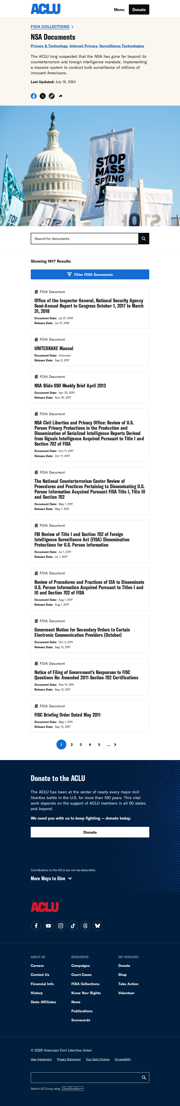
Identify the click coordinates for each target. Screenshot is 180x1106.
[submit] (143, 238)
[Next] (119, 744)
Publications (81, 1011)
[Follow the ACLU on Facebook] (36, 926)
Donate (139, 9)
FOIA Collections (50, 26)
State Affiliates (43, 1002)
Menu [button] (119, 9)
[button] (52, 96)
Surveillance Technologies (121, 46)
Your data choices (98, 1059)
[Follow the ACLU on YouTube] (48, 926)
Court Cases (81, 974)
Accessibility (123, 1059)
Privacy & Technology (49, 46)
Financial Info (42, 984)
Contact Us (40, 974)
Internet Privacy (83, 46)
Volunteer (126, 993)
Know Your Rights (86, 993)
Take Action (128, 984)
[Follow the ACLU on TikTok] (73, 926)
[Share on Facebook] (34, 97)
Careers (37, 965)
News (75, 1002)
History (37, 993)
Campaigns (80, 965)
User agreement (41, 1059)
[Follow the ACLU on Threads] (85, 926)
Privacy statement (69, 1059)
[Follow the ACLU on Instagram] (60, 926)
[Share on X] (43, 97)
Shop (122, 974)
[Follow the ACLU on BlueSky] (97, 926)
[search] (144, 1077)
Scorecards (80, 1020)
